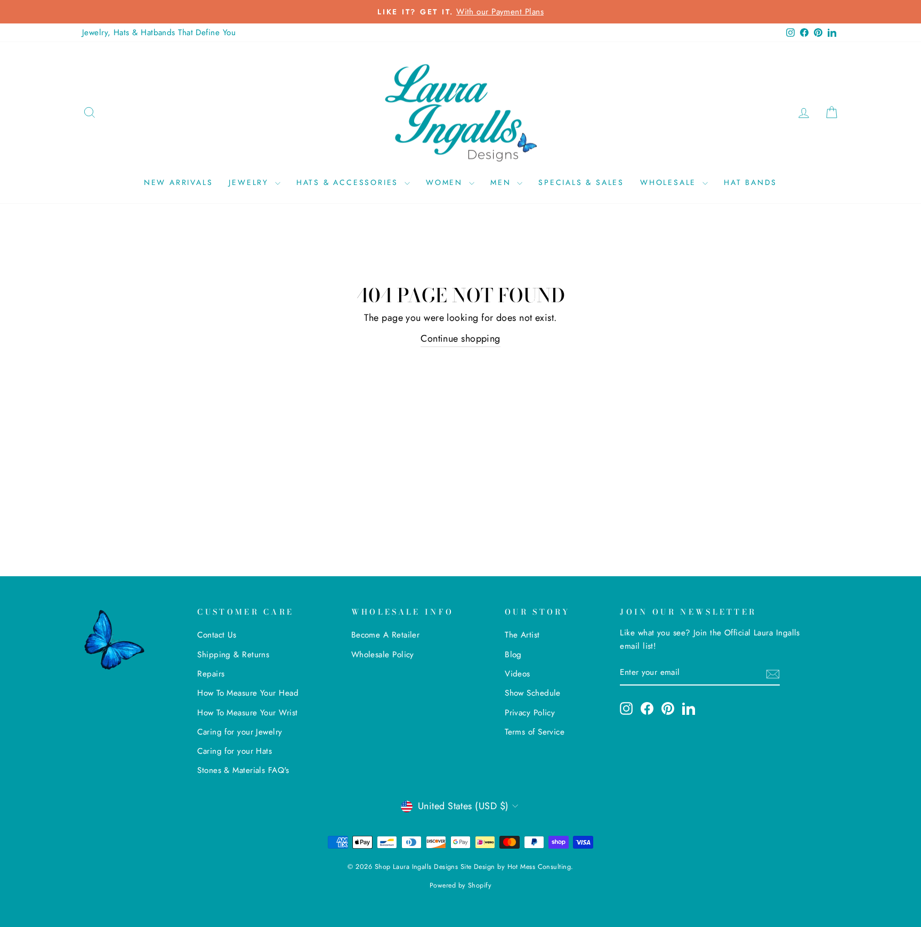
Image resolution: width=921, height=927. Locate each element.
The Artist (522, 635)
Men (502, 182)
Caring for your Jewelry (239, 732)
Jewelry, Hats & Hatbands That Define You (159, 32)
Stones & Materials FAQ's (243, 770)
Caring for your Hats (234, 751)
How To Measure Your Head (247, 693)
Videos (517, 674)
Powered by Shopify (460, 885)
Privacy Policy (530, 713)
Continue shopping (460, 338)
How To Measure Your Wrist (247, 713)
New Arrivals (178, 182)
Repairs (210, 674)
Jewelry (250, 182)
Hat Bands (750, 182)
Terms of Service (534, 732)
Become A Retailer (385, 635)
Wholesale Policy (382, 654)
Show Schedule (533, 693)
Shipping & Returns (233, 654)
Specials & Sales (581, 182)
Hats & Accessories (349, 182)
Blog (513, 654)
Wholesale (670, 182)
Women (446, 182)
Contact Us (217, 635)
